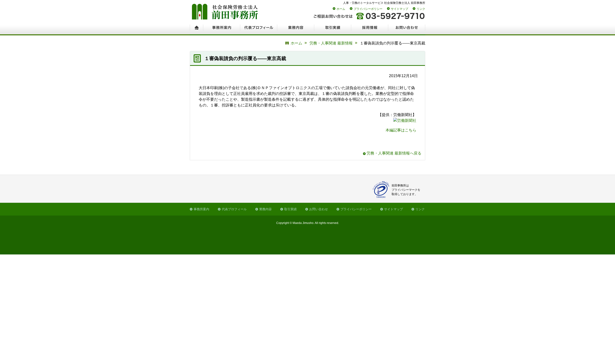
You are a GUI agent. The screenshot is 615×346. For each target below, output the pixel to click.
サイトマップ (399, 9)
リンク (421, 9)
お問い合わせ (318, 209)
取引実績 (290, 209)
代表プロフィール (234, 209)
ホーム (341, 9)
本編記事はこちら (401, 130)
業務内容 (265, 209)
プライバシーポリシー (368, 9)
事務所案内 (201, 209)
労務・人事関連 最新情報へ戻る (394, 153)
